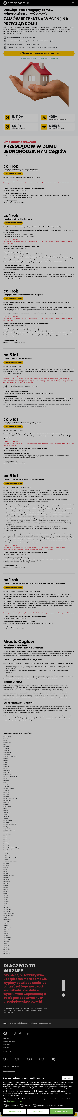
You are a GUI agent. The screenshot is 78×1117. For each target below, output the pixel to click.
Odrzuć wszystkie (15, 1111)
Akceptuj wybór (38, 1111)
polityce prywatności (15, 1101)
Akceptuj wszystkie (61, 1111)
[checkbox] (10, 1105)
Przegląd (68, 1078)
